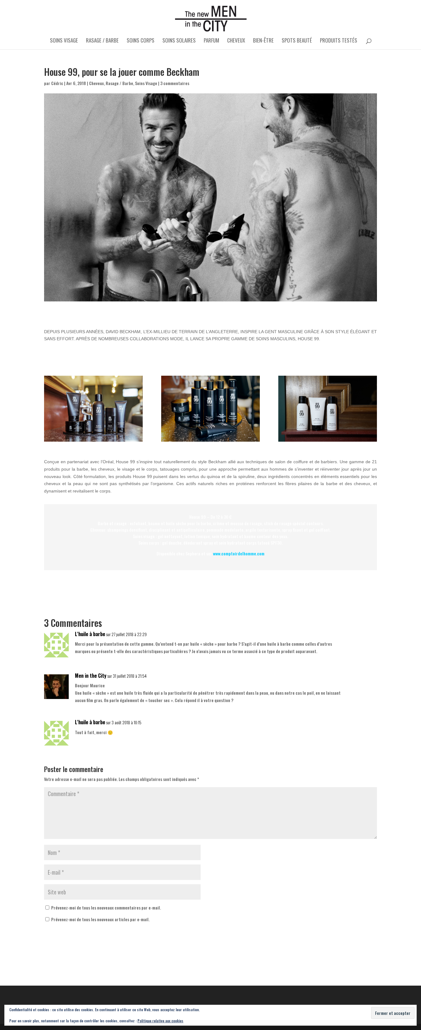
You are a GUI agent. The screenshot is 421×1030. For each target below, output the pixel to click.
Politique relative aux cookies (160, 1020)
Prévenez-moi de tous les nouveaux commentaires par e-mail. (106, 907)
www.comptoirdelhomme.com (238, 553)
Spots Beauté (297, 41)
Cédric (57, 83)
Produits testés (338, 41)
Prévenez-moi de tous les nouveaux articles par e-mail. (100, 919)
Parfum (211, 41)
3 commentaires (174, 83)
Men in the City (90, 675)
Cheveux (236, 41)
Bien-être (263, 41)
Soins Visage (64, 41)
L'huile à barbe (90, 634)
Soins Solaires (179, 41)
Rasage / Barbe (102, 41)
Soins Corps (140, 41)
